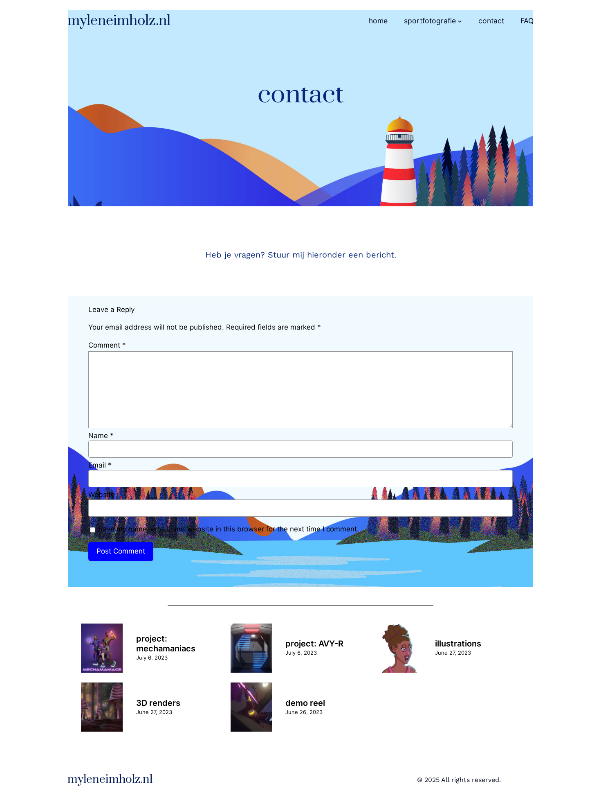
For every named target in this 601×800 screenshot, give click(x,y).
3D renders (158, 703)
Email (100, 465)
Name (101, 436)
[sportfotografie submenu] (459, 21)
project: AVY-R (314, 644)
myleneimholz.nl (118, 21)
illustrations (458, 644)
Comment (107, 345)
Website (101, 494)
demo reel (305, 703)
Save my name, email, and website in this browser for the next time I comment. (228, 529)
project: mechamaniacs (165, 643)
